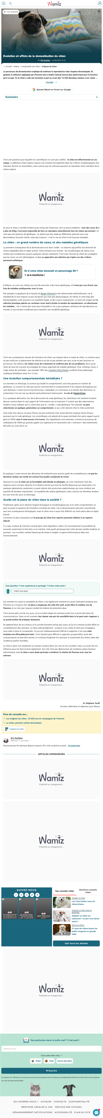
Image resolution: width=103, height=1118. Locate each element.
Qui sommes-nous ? (26, 1101)
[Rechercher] (10, 3)
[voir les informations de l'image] (99, 11)
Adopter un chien (78, 898)
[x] (21, 895)
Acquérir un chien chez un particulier (82, 911)
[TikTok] (32, 895)
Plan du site (82, 1112)
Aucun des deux (65, 1061)
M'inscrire (51, 1070)
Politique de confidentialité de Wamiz (65, 1077)
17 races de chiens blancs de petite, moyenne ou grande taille (84, 931)
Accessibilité (63, 1112)
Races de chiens (78, 925)
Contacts (60, 1101)
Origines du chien (49, 66)
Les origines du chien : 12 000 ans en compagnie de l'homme (35, 718)
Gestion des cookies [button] (68, 1107)
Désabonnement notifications (32, 1112)
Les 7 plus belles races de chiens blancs (83, 902)
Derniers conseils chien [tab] (88, 891)
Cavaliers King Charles (58, 370)
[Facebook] (16, 895)
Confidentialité (79, 1101)
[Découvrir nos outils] (96, 1112)
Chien (38, 1061)
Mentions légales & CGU (37, 1107)
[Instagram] (27, 895)
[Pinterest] (37, 895)
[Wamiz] (56, 3)
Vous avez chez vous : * (51, 1055)
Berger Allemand (48, 293)
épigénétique (80, 393)
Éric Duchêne (45, 60)
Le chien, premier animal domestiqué (24, 723)
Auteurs (46, 1101)
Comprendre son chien (30, 66)
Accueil (9, 66)
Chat (51, 1061)
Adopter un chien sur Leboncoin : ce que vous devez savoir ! (85, 919)
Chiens (16, 66)
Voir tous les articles (76, 943)
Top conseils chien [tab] (64, 891)
